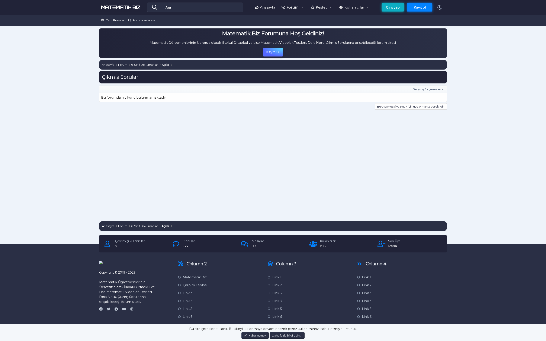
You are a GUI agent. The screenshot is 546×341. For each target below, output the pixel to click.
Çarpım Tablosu (196, 285)
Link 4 (188, 301)
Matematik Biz (195, 277)
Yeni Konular (115, 20)
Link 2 (277, 285)
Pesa (392, 246)
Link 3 (187, 293)
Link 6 (187, 317)
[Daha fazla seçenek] (155, 7)
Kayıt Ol (273, 52)
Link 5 (187, 309)
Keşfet (321, 7)
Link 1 (276, 277)
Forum (292, 7)
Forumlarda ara (144, 20)
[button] (303, 7)
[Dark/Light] (439, 7)
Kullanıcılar (354, 7)
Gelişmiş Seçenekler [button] (427, 89)
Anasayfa (267, 7)
